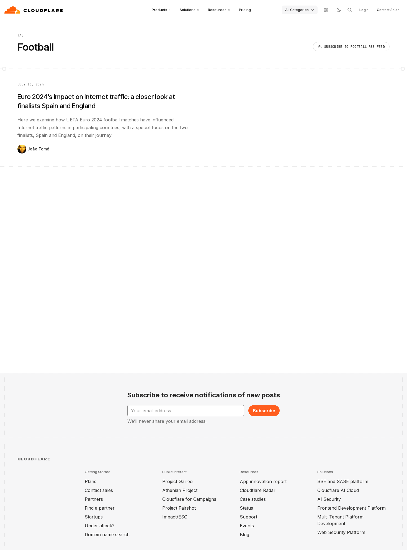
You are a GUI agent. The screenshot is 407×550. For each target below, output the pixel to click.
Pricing (245, 9)
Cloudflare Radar (257, 490)
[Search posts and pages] (349, 10)
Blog (244, 534)
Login (364, 10)
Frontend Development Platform (351, 508)
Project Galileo (177, 481)
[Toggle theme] (338, 10)
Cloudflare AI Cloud (338, 490)
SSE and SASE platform (342, 481)
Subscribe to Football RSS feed (354, 47)
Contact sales (99, 490)
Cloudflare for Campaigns (189, 499)
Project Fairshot (179, 508)
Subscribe (264, 410)
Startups (94, 517)
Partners (94, 499)
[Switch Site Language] (326, 10)
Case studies (253, 499)
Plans (90, 481)
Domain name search (107, 534)
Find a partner (100, 508)
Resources (217, 9)
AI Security (329, 499)
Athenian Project (179, 490)
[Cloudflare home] (34, 10)
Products (159, 9)
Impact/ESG (174, 517)
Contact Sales (388, 10)
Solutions (187, 9)
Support (248, 517)
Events (247, 525)
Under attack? (100, 525)
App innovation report (263, 481)
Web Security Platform (341, 532)
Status (246, 508)
